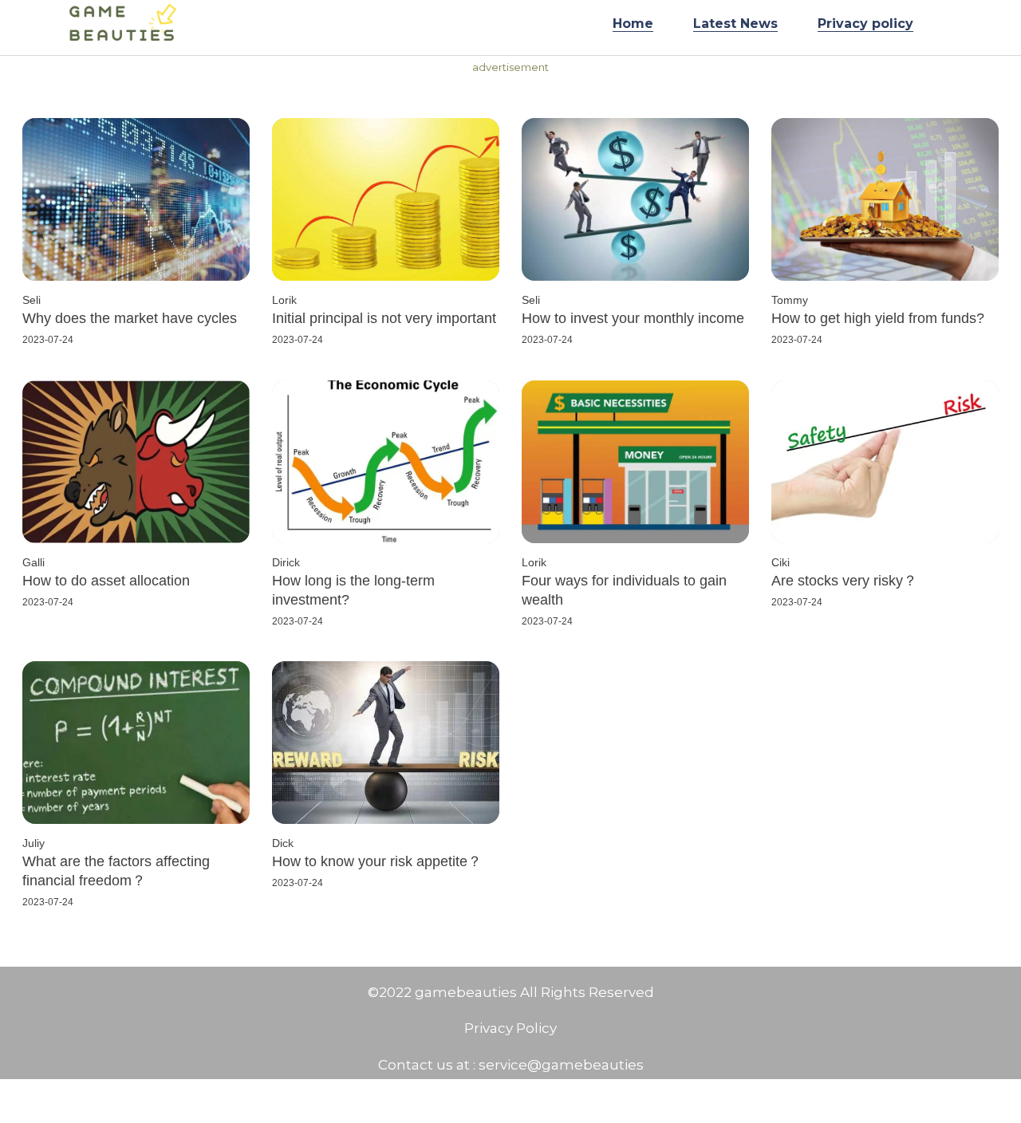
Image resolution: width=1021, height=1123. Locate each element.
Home (633, 23)
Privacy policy (865, 23)
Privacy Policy (510, 1028)
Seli (31, 299)
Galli (33, 562)
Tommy (789, 299)
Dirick (286, 562)
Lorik (284, 299)
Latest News (735, 23)
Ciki (780, 562)
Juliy (33, 843)
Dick (283, 843)
